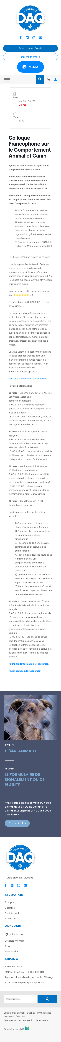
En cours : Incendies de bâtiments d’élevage (29, 977)
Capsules (10, 907)
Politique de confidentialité (18, 1020)
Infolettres (10, 918)
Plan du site (42, 1020)
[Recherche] (47, 999)
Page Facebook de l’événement (25, 671)
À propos (9, 902)
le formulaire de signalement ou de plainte (24, 780)
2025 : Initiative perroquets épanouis (24, 982)
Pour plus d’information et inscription (27, 378)
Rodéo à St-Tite (13, 966)
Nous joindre (11, 951)
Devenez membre (15, 940)
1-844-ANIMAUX (21, 751)
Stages (8, 946)
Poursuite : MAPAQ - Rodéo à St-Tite (24, 971)
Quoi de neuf (12, 913)
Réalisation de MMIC (14, 1029)
